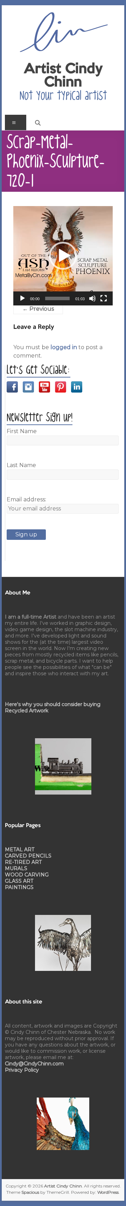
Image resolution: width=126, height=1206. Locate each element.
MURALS (16, 868)
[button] (63, 256)
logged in (63, 347)
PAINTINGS (19, 887)
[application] (63, 255)
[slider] (57, 298)
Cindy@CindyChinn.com (34, 1063)
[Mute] (92, 298)
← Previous (38, 308)
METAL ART (19, 849)
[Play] (22, 298)
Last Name (21, 465)
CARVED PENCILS (28, 856)
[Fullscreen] (103, 298)
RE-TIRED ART (23, 862)
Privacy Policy (22, 1070)
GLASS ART (19, 881)
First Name (22, 431)
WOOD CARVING (27, 875)
